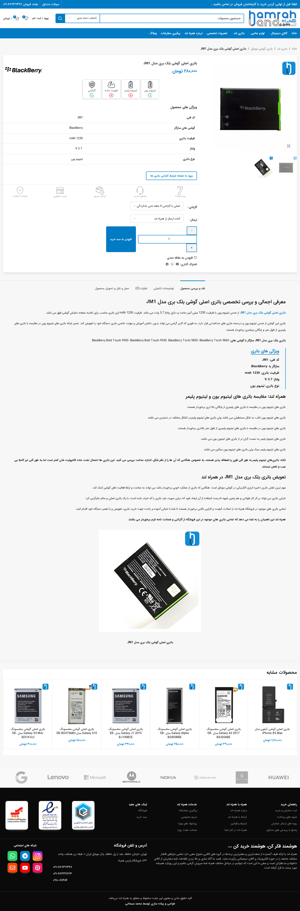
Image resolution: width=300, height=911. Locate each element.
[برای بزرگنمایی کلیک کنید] (289, 146)
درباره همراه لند (238, 810)
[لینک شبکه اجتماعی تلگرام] (167, 264)
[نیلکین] (205, 777)
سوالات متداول (50, 4)
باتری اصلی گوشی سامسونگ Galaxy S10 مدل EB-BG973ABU (77, 731)
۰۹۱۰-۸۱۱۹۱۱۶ (60, 880)
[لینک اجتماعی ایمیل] (177, 264)
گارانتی (193, 207)
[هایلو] (241, 777)
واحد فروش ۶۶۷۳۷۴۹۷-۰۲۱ (20, 4)
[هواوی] (278, 777)
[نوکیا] (168, 777)
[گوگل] (21, 777)
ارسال (193, 220)
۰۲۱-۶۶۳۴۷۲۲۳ (62, 873)
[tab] (192, 286)
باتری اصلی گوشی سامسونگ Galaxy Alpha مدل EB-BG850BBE (174, 733)
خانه (294, 49)
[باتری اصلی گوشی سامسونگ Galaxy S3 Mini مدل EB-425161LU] (28, 704)
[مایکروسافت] (95, 777)
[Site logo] (272, 18)
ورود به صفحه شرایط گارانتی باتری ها (171, 176)
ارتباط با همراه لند (237, 817)
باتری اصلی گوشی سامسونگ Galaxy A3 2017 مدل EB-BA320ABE (223, 733)
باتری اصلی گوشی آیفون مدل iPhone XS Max (272, 731)
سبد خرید (141, 817)
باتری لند (282, 49)
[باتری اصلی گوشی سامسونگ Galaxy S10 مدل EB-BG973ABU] (77, 704)
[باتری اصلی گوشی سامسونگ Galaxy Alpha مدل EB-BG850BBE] (174, 704)
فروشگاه (142, 810)
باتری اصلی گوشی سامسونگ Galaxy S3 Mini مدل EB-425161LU (28, 733)
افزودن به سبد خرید (121, 239)
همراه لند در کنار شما (235, 830)
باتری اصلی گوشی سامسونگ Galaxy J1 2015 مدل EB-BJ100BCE (125, 733)
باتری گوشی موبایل (262, 49)
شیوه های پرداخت (287, 817)
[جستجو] (60, 18)
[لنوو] (58, 777)
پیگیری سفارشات (188, 810)
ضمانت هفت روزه (187, 830)
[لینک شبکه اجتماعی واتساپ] (172, 264)
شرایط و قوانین (239, 823)
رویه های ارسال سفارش (284, 823)
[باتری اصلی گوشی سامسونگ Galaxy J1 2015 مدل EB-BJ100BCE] (125, 704)
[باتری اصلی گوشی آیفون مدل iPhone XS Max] (272, 704)
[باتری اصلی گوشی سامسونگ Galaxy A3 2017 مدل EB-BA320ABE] (223, 704)
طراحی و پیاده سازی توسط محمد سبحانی (150, 903)
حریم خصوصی (189, 817)
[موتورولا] (131, 777)
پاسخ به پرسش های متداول (281, 830)
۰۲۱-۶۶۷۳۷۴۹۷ (62, 867)
